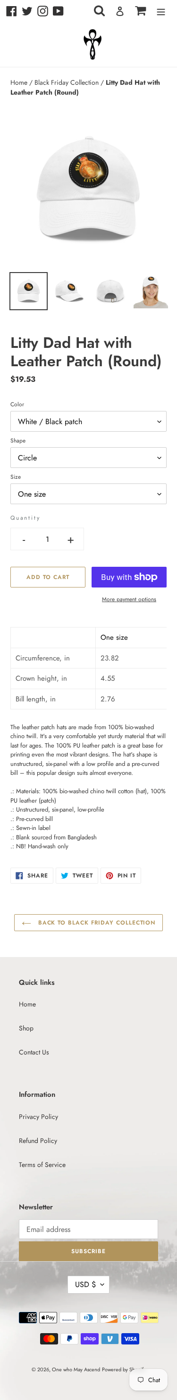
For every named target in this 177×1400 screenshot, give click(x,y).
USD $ (85, 1284)
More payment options (129, 599)
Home (19, 82)
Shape (17, 440)
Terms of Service (42, 1164)
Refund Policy (38, 1140)
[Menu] (161, 11)
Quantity (25, 518)
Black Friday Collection (67, 82)
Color (17, 404)
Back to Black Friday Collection (96, 922)
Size (15, 477)
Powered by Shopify (124, 1369)
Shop (26, 1028)
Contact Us (34, 1052)
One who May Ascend (76, 1369)
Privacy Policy (38, 1116)
